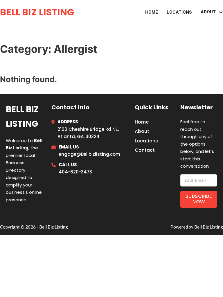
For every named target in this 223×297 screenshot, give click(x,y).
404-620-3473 (75, 172)
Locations (179, 12)
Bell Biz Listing (37, 12)
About (142, 131)
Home (151, 12)
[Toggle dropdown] (221, 12)
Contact (145, 150)
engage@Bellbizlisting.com (89, 154)
